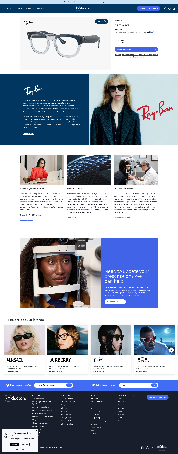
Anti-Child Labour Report (99, 421)
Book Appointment (114, 302)
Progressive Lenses (39, 426)
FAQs (91, 405)
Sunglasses (65, 405)
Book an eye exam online (148, 8)
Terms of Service (96, 408)
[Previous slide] (6, 350)
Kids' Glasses (66, 414)
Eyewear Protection (68, 421)
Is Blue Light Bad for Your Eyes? (41, 403)
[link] (89, 350)
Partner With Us (95, 427)
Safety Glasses (67, 418)
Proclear (121, 414)
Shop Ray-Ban (28, 134)
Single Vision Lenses (40, 423)
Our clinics (36, 433)
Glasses (64, 408)
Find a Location (38, 429)
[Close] (36, 430)
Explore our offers (27, 220)
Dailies (120, 398)
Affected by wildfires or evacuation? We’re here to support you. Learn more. (88, 2)
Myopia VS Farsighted (40, 407)
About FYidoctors (96, 402)
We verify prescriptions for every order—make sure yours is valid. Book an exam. (136, 56)
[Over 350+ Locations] (136, 170)
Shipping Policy (95, 414)
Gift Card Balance (68, 424)
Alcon (120, 421)
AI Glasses (65, 411)
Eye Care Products (68, 402)
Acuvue (121, 402)
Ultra (120, 418)
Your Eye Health (38, 398)
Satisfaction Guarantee (98, 411)
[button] (150, 2)
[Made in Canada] (89, 170)
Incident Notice (95, 424)
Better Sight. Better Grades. (42, 410)
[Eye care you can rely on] (42, 170)
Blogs (34, 420)
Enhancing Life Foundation (42, 417)
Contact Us (94, 398)
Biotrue (121, 408)
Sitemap (93, 434)
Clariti (120, 411)
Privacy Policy (95, 418)
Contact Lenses (67, 398)
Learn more (71, 217)
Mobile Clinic (37, 436)
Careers (93, 430)
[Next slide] (171, 350)
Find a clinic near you (122, 217)
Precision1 (122, 405)
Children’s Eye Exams (40, 413)
